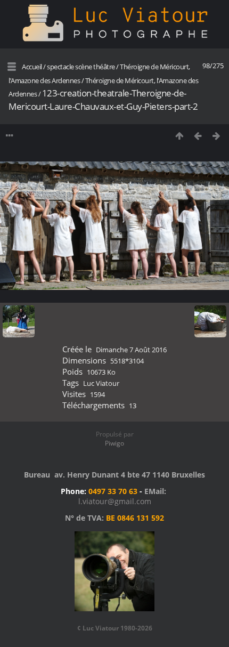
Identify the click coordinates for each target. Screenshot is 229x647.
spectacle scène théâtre (81, 66)
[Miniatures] (179, 136)
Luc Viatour (101, 383)
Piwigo (114, 443)
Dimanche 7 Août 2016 (131, 349)
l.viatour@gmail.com (114, 501)
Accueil (32, 66)
